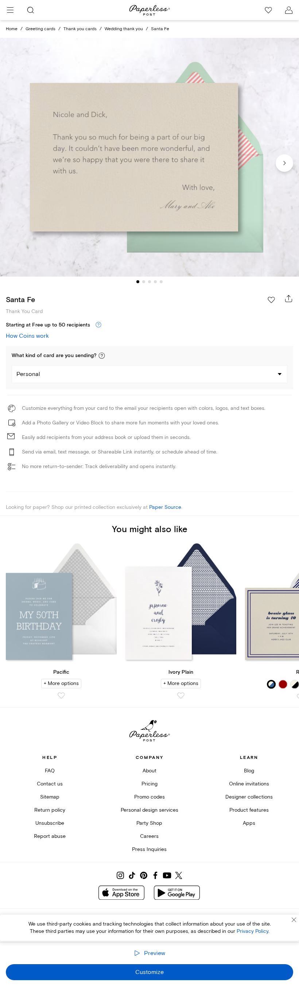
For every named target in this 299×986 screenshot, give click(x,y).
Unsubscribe (49, 823)
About (149, 771)
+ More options (61, 683)
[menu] (10, 10)
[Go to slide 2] (143, 281)
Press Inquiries (149, 849)
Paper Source (165, 507)
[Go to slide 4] (155, 281)
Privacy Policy (252, 931)
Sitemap (49, 797)
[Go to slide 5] (161, 281)
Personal (28, 374)
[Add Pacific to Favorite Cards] (61, 695)
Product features (249, 810)
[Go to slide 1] (137, 281)
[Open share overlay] (288, 298)
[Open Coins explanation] (98, 325)
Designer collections (249, 797)
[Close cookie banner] (294, 919)
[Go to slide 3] (149, 281)
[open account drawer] (289, 10)
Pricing (149, 784)
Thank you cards (80, 29)
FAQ (50, 771)
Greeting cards (40, 29)
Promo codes (149, 797)
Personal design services (149, 810)
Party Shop (149, 823)
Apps (249, 823)
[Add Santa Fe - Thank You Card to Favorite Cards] (271, 300)
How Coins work (27, 336)
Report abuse (50, 836)
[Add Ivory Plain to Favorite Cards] (180, 695)
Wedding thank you (124, 29)
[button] (101, 355)
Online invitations (249, 784)
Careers (149, 836)
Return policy (49, 810)
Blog (249, 771)
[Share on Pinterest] (143, 875)
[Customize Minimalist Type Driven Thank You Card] (149, 157)
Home (12, 29)
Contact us (50, 784)
